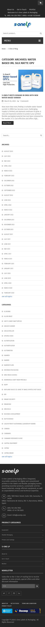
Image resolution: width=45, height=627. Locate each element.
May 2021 (7, 249)
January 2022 (8, 215)
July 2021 (7, 239)
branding (7, 404)
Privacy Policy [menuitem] (7, 606)
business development (12, 414)
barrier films (9, 365)
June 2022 (7, 200)
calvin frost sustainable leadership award (20, 424)
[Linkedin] (19, 593)
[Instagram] (14, 593)
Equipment (5, 530)
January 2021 (8, 268)
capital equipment (10, 443)
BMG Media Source (10, 375)
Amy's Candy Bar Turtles (13, 321)
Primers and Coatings (8, 540)
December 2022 (9, 180)
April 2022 (7, 205)
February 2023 (9, 176)
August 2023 (8, 151)
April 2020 (7, 283)
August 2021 (8, 234)
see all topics (7, 297)
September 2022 (9, 190)
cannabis (7, 433)
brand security (9, 399)
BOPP (6, 385)
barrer (6, 360)
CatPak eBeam (8, 453)
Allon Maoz (8, 316)
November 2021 (9, 224)
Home (4, 49)
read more (7, 123)
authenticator (9, 345)
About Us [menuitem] (5, 603)
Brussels (7, 409)
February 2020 (9, 293)
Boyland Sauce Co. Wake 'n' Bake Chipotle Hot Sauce (22, 389)
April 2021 (7, 254)
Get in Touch (21, 10)
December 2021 (9, 220)
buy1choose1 (8, 419)
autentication (9, 341)
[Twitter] (4, 593)
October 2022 (8, 185)
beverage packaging (11, 370)
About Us (10, 10)
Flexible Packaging (7, 535)
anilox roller (9, 331)
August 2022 (8, 195)
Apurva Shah (8, 336)
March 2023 (8, 171)
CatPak (6, 448)
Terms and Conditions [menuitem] (29, 603)
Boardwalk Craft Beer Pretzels (15, 380)
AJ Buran (7, 311)
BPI (5, 394)
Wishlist (32, 10)
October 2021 (8, 229)
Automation (8, 350)
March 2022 (8, 210)
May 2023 (7, 161)
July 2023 (7, 156)
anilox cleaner (9, 326)
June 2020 (7, 278)
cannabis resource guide (13, 438)
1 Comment (23, 101)
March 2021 (8, 259)
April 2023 (7, 166)
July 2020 (7, 273)
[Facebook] (9, 593)
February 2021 (9, 263)
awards (7, 355)
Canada (6, 428)
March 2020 (8, 288)
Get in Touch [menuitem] (15, 603)
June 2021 (7, 244)
